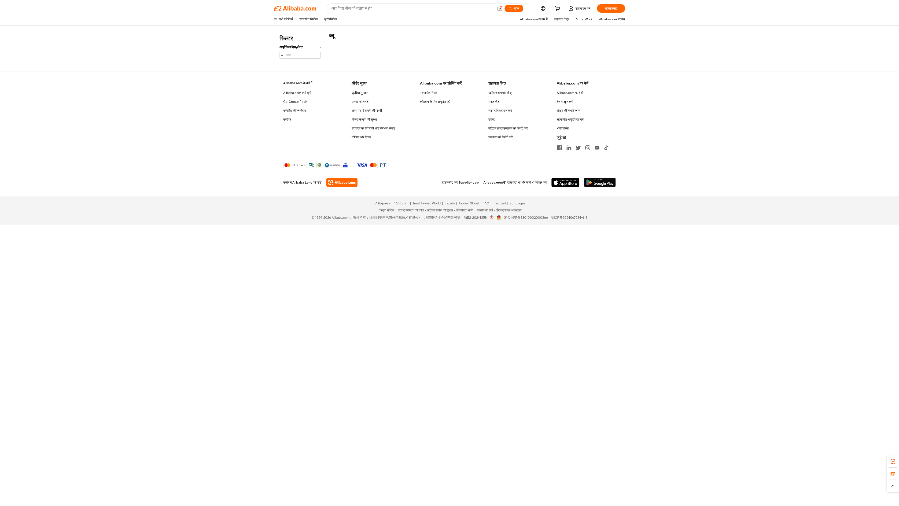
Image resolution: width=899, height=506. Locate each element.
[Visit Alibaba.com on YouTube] (597, 148)
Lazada (450, 203)
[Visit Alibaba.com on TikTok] (606, 148)
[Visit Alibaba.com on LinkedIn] (569, 148)
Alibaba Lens (302, 182)
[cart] (558, 9)
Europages (517, 203)
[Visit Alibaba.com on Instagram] (587, 148)
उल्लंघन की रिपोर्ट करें (500, 137)
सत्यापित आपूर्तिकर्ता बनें (570, 119)
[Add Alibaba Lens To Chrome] (341, 182)
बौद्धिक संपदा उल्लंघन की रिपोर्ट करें (508, 128)
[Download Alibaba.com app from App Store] (565, 182)
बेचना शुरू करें (565, 101)
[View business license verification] (492, 217)
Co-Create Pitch (295, 101)
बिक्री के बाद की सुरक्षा (364, 119)
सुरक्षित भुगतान (360, 93)
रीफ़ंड (491, 119)
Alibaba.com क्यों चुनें (297, 93)
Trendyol (499, 203)
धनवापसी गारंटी (360, 101)
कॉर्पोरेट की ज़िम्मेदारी (294, 110)
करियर (287, 119)
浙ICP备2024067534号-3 (569, 217)
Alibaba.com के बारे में (297, 83)
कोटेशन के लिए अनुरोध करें (435, 101)
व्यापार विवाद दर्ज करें (500, 110)
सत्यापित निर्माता (429, 93)
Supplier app (469, 182)
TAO (486, 203)
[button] (500, 8)
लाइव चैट (493, 101)
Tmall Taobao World (427, 203)
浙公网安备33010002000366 (526, 217)
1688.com (401, 203)
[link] (893, 461)
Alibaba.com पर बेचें (570, 93)
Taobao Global (469, 203)
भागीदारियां (563, 128)
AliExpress (382, 203)
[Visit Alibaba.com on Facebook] (559, 148)
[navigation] (300, 46)
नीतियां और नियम (361, 137)
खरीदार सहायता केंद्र (500, 93)
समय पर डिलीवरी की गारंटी (367, 110)
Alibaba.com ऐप (494, 182)
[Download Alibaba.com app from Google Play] (600, 182)
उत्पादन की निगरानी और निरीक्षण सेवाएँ (373, 128)
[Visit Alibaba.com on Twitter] (578, 148)
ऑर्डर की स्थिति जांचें (568, 110)
